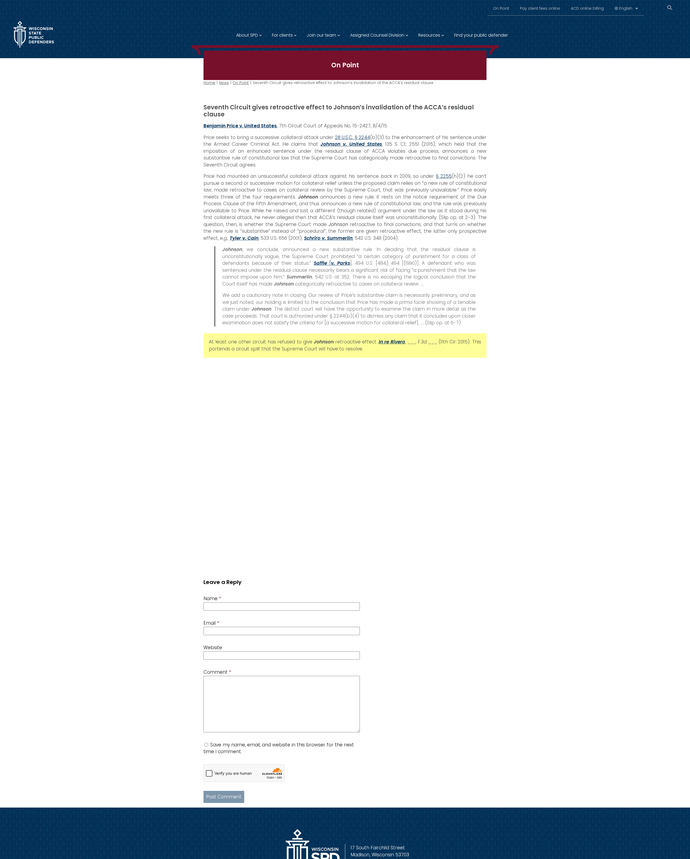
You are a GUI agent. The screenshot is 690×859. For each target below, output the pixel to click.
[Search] (670, 7)
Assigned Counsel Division (377, 35)
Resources (429, 35)
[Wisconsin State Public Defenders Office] (33, 49)
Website (212, 647)
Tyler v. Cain (244, 238)
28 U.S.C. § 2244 (352, 137)
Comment (217, 672)
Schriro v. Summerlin (328, 238)
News (224, 82)
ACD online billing (587, 8)
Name (212, 598)
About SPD (247, 35)
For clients (282, 35)
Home (209, 82)
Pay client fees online (540, 8)
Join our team (321, 35)
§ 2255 (444, 176)
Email (211, 623)
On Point (501, 8)
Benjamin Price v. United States (240, 126)
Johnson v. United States (351, 144)
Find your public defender (481, 35)
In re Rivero (392, 342)
